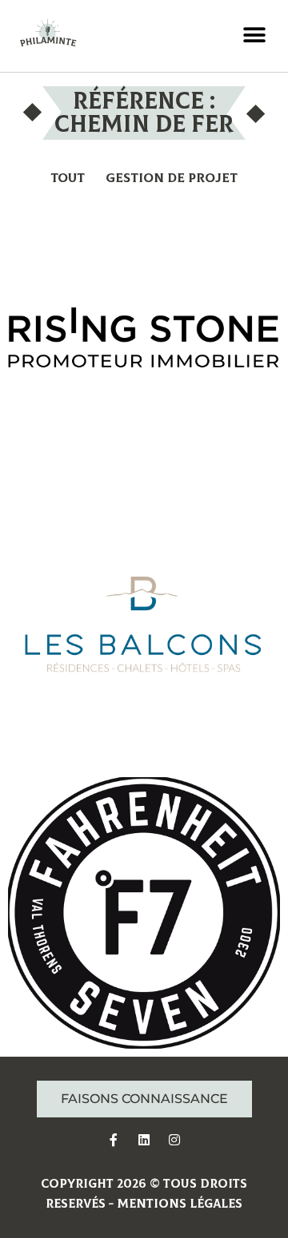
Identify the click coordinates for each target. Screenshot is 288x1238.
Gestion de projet (172, 178)
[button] (254, 36)
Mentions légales (179, 1204)
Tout (67, 178)
